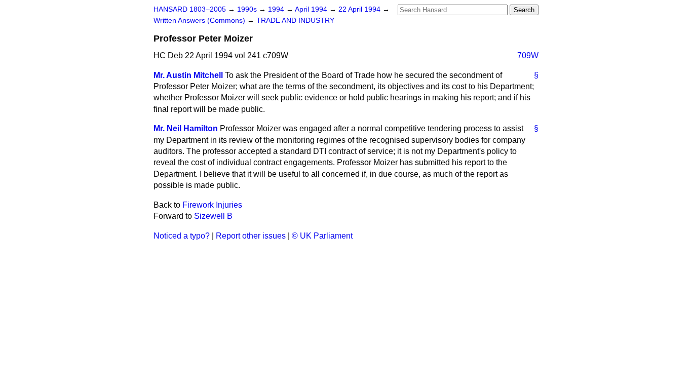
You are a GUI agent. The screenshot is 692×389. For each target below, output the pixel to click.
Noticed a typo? (181, 235)
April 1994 (312, 9)
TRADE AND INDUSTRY (295, 20)
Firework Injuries (212, 205)
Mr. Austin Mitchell (188, 75)
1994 (277, 9)
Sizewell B (213, 216)
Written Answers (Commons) (200, 20)
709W (528, 55)
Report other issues (251, 235)
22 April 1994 (360, 9)
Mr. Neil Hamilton (185, 128)
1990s (248, 9)
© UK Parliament (322, 235)
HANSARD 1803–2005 (189, 9)
